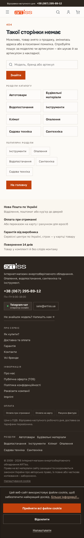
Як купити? (11, 334)
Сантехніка (54, 131)
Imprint (8, 396)
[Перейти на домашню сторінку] (33, 12)
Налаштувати (42, 530)
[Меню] (7, 12)
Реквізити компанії (17, 391)
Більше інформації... (65, 497)
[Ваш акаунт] (68, 12)
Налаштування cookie (17, 480)
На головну (19, 185)
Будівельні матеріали (54, 95)
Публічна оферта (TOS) (19, 379)
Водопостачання (21, 107)
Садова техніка (20, 131)
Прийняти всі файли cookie (42, 508)
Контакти (10, 351)
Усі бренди (11, 357)
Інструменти (55, 107)
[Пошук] (58, 12)
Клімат (14, 119)
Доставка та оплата (17, 340)
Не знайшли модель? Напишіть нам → (29, 316)
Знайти (16, 75)
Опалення (53, 119)
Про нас (9, 373)
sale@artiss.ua (45, 306)
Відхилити (42, 519)
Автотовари (18, 95)
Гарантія (10, 346)
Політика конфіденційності (22, 385)
